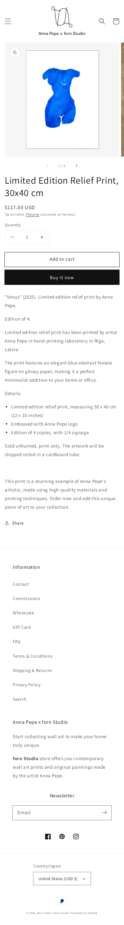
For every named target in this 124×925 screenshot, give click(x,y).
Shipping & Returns (32, 670)
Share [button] (18, 523)
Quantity (13, 225)
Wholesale (23, 613)
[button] (8, 21)
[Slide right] (76, 166)
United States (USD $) (57, 878)
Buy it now (62, 277)
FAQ (17, 641)
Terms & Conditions (33, 656)
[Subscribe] (104, 813)
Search (20, 699)
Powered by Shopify (84, 912)
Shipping (32, 214)
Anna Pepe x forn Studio (53, 912)
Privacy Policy (26, 685)
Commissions (26, 598)
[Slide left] (48, 166)
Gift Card (22, 627)
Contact (21, 584)
